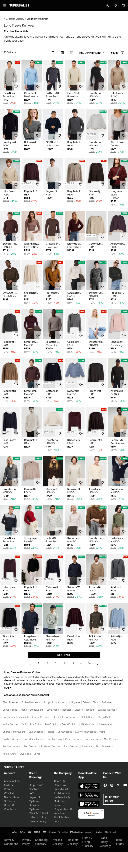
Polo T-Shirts (52, 724)
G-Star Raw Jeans (31, 702)
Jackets (90, 710)
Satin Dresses (71, 747)
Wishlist (9, 793)
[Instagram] (112, 785)
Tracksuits (23, 717)
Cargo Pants (104, 717)
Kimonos (63, 702)
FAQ (31, 793)
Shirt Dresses (65, 732)
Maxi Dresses (111, 739)
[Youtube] (125, 785)
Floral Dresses (70, 717)
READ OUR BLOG (112, 799)
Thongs (50, 732)
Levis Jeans (53, 710)
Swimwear (107, 702)
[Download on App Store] (89, 786)
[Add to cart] (16, 86)
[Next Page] (98, 663)
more (7, 688)
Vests (102, 732)
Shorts (6, 732)
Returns (9, 789)
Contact (34, 789)
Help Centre (36, 785)
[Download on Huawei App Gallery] (89, 804)
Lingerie (75, 702)
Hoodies (66, 710)
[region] (10, 75)
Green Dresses (73, 739)
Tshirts (86, 702)
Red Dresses (31, 747)
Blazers (79, 710)
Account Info (12, 781)
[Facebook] (105, 785)
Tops (95, 702)
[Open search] (107, 5)
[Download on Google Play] (89, 795)
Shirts (56, 717)
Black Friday (120, 842)
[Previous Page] (30, 663)
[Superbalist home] (19, 5)
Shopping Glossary (41, 842)
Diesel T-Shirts (70, 724)
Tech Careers (62, 793)
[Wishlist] (115, 5)
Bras (14, 710)
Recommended (90, 52)
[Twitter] (118, 785)
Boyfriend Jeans (11, 739)
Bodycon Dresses (50, 747)
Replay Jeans (55, 739)
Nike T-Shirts (9, 754)
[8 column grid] (71, 52)
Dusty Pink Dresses (85, 732)
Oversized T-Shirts (30, 754)
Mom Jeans (19, 732)
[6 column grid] (62, 52)
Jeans (23, 710)
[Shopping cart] (123, 5)
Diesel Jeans (36, 710)
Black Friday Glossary (105, 842)
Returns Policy (38, 817)
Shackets (87, 747)
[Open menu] (5, 5)
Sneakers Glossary (72, 842)
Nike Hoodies (88, 724)
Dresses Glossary (57, 842)
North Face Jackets (34, 739)
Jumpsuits (49, 702)
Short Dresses (103, 747)
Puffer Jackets (93, 739)
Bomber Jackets (11, 747)
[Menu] (102, 811)
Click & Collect (38, 813)
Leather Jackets (106, 710)
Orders (8, 785)
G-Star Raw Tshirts (32, 724)
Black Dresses (10, 702)
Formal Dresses (40, 717)
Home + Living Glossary (87, 842)
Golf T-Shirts (87, 717)
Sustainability (62, 797)
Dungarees (9, 717)
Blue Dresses (36, 732)
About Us (59, 781)
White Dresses (10, 724)
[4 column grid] (53, 52)
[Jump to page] (81, 663)
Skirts (6, 710)
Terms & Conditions (11, 842)
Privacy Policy (37, 821)
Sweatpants (105, 724)
